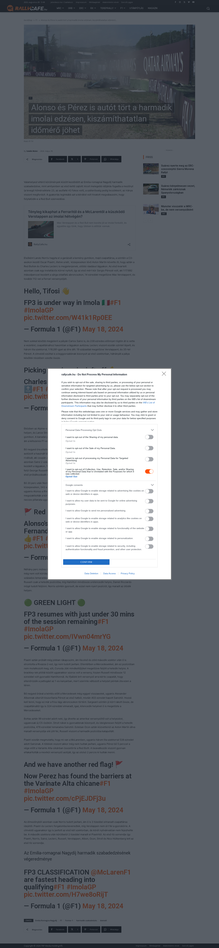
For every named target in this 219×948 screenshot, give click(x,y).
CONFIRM (86, 562)
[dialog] (109, 474)
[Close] (165, 375)
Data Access (109, 573)
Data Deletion (91, 573)
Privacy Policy (128, 573)
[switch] (149, 437)
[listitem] (109, 430)
